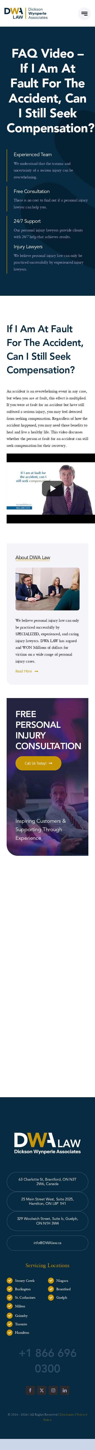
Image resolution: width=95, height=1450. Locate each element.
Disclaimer (67, 1414)
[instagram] (53, 1390)
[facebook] (30, 1390)
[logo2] (26, 9)
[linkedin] (64, 1390)
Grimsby (21, 1315)
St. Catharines (25, 1297)
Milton (20, 1306)
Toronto (21, 1324)
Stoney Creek (24, 1280)
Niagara (62, 1280)
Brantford (63, 1289)
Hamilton (22, 1332)
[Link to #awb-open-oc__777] (84, 13)
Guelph (61, 1297)
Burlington (22, 1289)
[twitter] (41, 1390)
